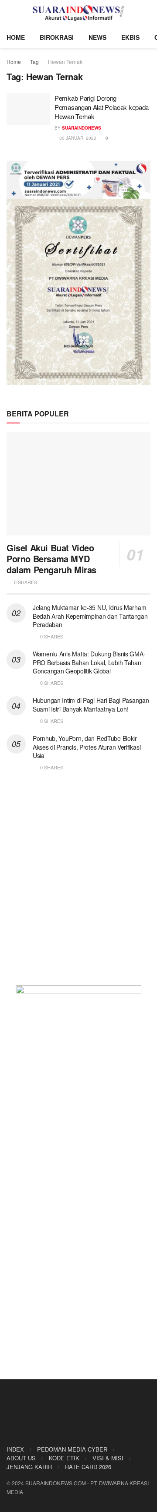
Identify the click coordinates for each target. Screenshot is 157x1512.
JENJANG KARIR (29, 1467)
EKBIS (130, 37)
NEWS (97, 37)
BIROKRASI (57, 37)
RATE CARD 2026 (88, 1467)
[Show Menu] (10, 13)
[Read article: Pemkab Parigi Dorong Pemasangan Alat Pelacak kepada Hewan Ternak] (28, 109)
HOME (16, 37)
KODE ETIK (64, 1458)
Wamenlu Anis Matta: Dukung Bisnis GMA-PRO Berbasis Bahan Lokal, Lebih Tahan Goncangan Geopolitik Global (89, 662)
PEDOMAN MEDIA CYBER (72, 1449)
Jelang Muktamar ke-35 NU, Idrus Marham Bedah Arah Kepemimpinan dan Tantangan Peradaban (90, 616)
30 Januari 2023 (77, 138)
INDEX (15, 1449)
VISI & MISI (107, 1458)
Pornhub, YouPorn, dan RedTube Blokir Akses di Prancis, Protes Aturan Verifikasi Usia (86, 747)
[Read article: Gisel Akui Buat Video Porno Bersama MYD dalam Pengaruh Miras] (78, 484)
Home (14, 61)
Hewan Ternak (65, 61)
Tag (34, 61)
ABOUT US (21, 1458)
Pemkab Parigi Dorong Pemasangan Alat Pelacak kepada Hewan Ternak (102, 107)
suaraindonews (81, 128)
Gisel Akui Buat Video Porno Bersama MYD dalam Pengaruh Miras (51, 558)
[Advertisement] (78, 883)
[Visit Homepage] (78, 13)
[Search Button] (146, 13)
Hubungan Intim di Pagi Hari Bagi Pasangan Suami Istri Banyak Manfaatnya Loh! (91, 704)
